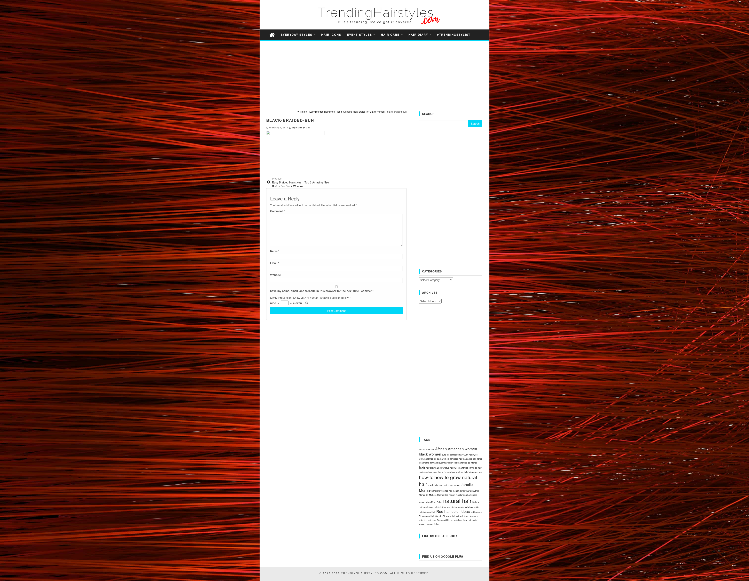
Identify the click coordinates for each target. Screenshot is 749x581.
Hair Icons (331, 34)
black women (430, 453)
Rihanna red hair (427, 516)
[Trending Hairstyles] (272, 34)
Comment (277, 211)
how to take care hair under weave (444, 485)
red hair (432, 512)
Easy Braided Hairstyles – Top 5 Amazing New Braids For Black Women (300, 182)
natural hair (457, 500)
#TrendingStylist (453, 34)
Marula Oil (423, 494)
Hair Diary (418, 34)
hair (422, 467)
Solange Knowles (469, 516)
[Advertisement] (374, 71)
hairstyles (454, 467)
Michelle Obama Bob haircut (442, 494)
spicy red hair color (427, 520)
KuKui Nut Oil (472, 490)
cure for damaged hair (452, 454)
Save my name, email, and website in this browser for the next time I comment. (322, 291)
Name (274, 251)
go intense (472, 462)
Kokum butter (459, 490)
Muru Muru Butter (434, 502)
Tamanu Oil (442, 520)
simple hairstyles (453, 516)
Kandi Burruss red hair (441, 490)
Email (274, 263)
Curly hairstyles (470, 454)
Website (275, 275)
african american (426, 449)
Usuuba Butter (432, 523)
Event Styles (360, 34)
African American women (456, 448)
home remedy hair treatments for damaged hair (460, 472)
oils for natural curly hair (462, 506)
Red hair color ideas (453, 511)
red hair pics (476, 512)
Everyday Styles (297, 34)
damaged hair (456, 458)
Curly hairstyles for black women (434, 458)
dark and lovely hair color (441, 462)
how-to (426, 477)
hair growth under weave (437, 467)
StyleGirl (297, 127)
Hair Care (391, 34)
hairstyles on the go (468, 467)
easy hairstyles (460, 462)
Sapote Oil (440, 516)
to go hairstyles (455, 520)
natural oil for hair (442, 506)
